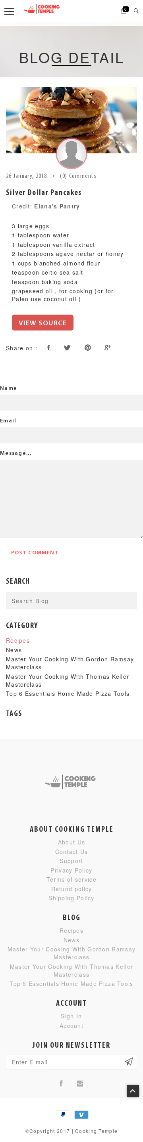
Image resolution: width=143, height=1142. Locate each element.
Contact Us (71, 852)
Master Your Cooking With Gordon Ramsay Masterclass (71, 953)
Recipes (18, 640)
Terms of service (71, 879)
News (14, 650)
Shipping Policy (71, 898)
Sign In (71, 1016)
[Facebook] (61, 1083)
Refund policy (71, 889)
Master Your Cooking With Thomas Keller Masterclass (71, 970)
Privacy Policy (71, 870)
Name (8, 388)
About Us (71, 842)
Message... (15, 453)
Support (71, 861)
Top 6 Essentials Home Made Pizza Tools (67, 693)
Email (8, 421)
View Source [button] (43, 323)
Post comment (34, 553)
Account (71, 1025)
